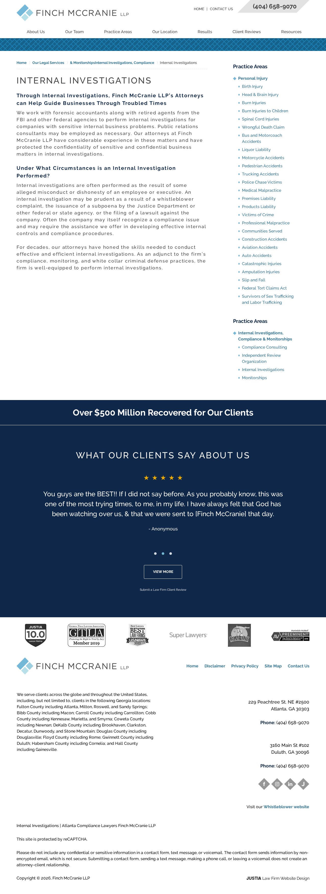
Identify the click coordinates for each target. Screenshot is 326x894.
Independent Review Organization (261, 358)
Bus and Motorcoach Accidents (262, 138)
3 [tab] (170, 553)
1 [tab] (155, 553)
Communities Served (262, 231)
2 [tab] (163, 553)
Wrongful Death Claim (263, 127)
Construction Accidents (264, 239)
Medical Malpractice (261, 190)
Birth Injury (252, 86)
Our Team (74, 31)
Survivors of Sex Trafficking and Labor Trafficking (268, 299)
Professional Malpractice (266, 223)
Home (199, 9)
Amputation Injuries (261, 271)
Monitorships (254, 377)
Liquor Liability (256, 149)
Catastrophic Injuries (261, 263)
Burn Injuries (254, 102)
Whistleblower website (286, 806)
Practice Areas (118, 31)
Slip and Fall (253, 280)
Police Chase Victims (262, 182)
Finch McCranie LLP (71, 878)
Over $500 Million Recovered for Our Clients (163, 412)
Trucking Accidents (260, 174)
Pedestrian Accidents (262, 165)
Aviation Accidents (260, 247)
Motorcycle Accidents (263, 157)
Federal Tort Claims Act (264, 288)
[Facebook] (264, 784)
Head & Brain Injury (260, 94)
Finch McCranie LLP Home (73, 12)
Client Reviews (247, 31)
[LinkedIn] (290, 784)
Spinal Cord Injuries (260, 119)
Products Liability (259, 206)
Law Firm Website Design (278, 878)
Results (205, 31)
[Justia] (303, 784)
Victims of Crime (258, 214)
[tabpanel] (163, 502)
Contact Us (221, 9)
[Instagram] (277, 784)
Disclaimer (215, 666)
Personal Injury (253, 78)
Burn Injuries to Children (265, 110)
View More (163, 572)
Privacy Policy (245, 666)
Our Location (164, 31)
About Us (36, 31)
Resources (291, 31)
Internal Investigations (263, 369)
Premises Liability (259, 198)
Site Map (273, 666)
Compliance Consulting (264, 347)
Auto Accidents (256, 255)
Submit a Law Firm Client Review (163, 590)
